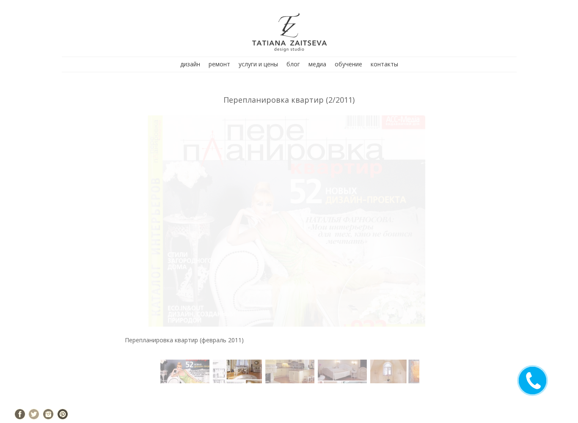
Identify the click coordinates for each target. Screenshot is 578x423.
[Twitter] (34, 414)
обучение (348, 64)
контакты (384, 64)
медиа (317, 64)
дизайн (190, 64)
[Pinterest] (63, 414)
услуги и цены (258, 64)
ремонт (219, 64)
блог (293, 64)
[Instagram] (48, 414)
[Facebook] (20, 414)
